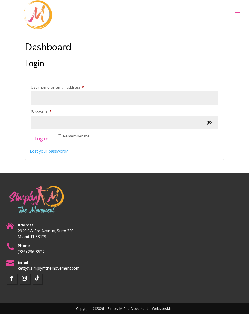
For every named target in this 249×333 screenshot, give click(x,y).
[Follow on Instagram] (24, 278)
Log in (41, 138)
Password (49, 111)
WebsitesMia (162, 308)
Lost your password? (49, 151)
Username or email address (65, 87)
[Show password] (209, 122)
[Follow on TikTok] (37, 278)
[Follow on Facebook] (11, 278)
